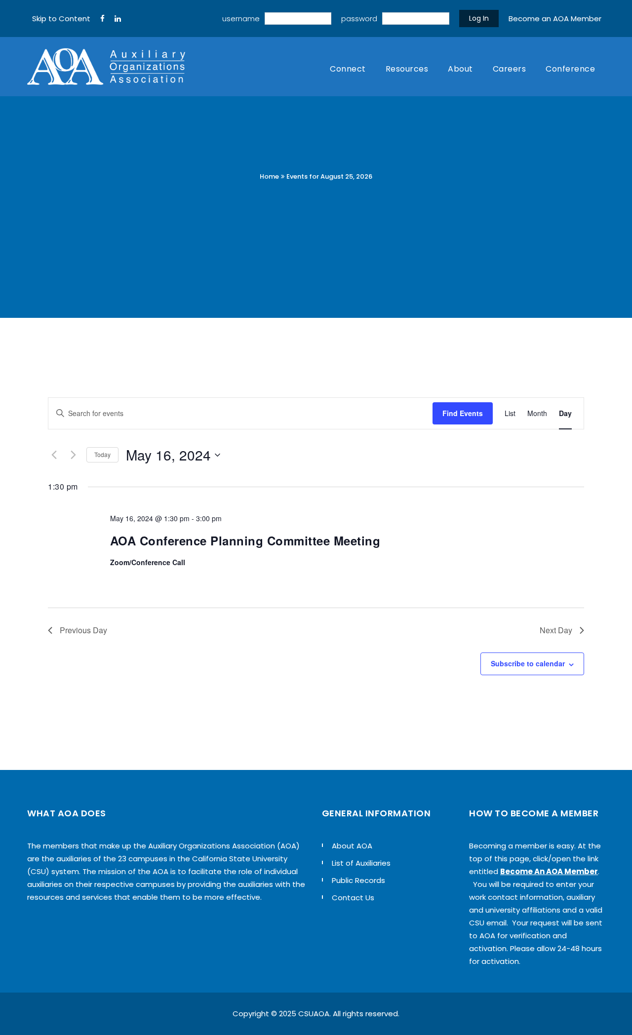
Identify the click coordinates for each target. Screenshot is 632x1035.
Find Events (462, 413)
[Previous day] (54, 455)
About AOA (352, 846)
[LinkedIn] (118, 18)
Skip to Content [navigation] (61, 18)
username (241, 18)
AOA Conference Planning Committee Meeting (245, 540)
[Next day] (73, 455)
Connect (348, 69)
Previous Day (83, 630)
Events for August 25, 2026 (329, 176)
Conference (570, 69)
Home (269, 176)
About (460, 69)
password (359, 18)
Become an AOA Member (555, 18)
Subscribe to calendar (528, 663)
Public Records (358, 880)
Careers (509, 69)
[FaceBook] (102, 18)
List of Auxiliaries (361, 863)
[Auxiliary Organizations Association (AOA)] (106, 66)
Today (102, 454)
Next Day (556, 630)
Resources (407, 69)
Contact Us (353, 897)
